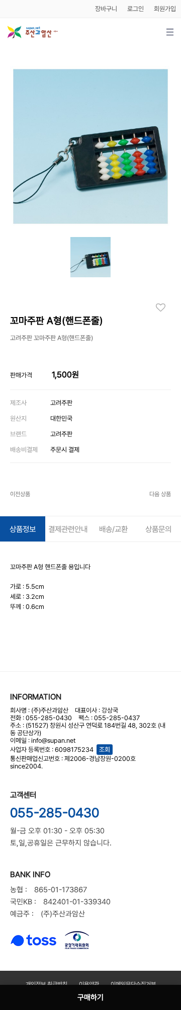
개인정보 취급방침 (46, 984)
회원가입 (165, 9)
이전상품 (20, 494)
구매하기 (90, 997)
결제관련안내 (67, 529)
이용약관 (89, 984)
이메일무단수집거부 (133, 984)
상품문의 (158, 529)
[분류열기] (169, 32)
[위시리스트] (163, 307)
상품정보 (23, 529)
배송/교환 (113, 529)
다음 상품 (160, 494)
